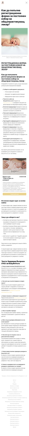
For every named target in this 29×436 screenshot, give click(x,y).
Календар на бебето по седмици (14, 405)
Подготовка (14, 389)
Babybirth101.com (7, 102)
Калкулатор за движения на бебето (14, 395)
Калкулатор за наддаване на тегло (14, 391)
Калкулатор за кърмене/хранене (14, 409)
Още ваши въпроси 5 (14, 425)
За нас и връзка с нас (14, 387)
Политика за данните (14, 403)
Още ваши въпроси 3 (14, 421)
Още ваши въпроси (14, 417)
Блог (14, 382)
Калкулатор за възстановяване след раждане (14, 411)
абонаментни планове (20, 297)
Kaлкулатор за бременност (14, 393)
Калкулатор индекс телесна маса (14, 415)
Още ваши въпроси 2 (14, 419)
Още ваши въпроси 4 (14, 423)
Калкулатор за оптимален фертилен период (14, 401)
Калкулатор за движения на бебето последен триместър (14, 397)
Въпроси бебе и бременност (14, 413)
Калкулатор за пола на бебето (14, 399)
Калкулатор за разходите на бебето (14, 407)
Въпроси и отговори (14, 385)
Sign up (14, 380)
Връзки (14, 427)
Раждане (14, 383)
